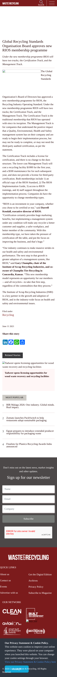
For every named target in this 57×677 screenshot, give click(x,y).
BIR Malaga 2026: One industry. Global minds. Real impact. (30, 406)
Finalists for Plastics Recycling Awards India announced (29, 445)
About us (4, 574)
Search (41, 5)
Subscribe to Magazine (40, 593)
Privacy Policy (35, 587)
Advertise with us (9, 593)
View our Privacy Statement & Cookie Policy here (30, 662)
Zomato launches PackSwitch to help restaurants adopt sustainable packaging (26, 419)
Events (3, 586)
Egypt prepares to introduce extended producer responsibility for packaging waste (30, 432)
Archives (33, 580)
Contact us (5, 580)
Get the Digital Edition (40, 574)
